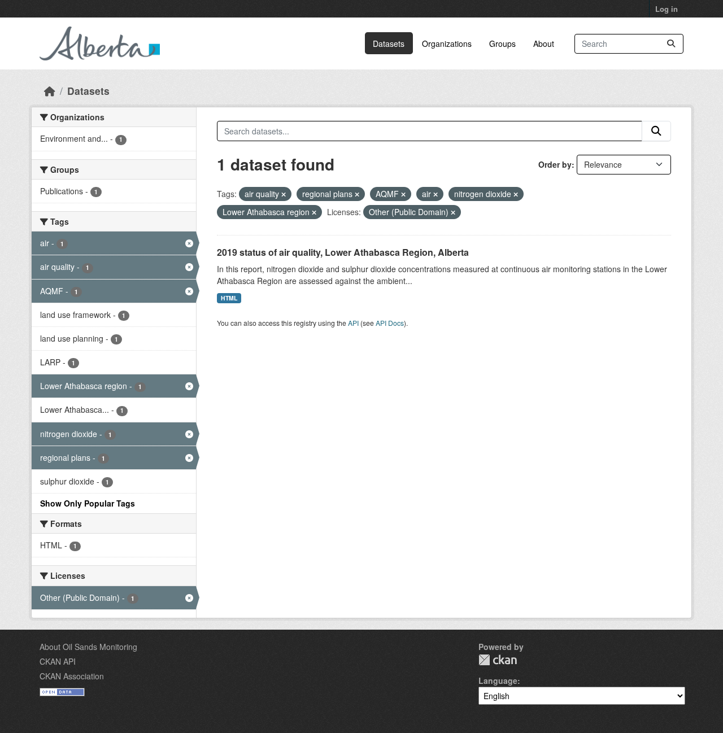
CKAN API (58, 661)
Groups (502, 43)
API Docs (390, 323)
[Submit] (671, 44)
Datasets (388, 43)
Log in (666, 8)
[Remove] (283, 194)
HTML (229, 298)
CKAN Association (72, 676)
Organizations (447, 43)
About (543, 43)
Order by (555, 164)
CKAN (497, 660)
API (353, 323)
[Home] (49, 91)
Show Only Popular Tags (87, 503)
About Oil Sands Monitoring (88, 646)
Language (497, 680)
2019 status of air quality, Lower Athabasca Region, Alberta (343, 252)
